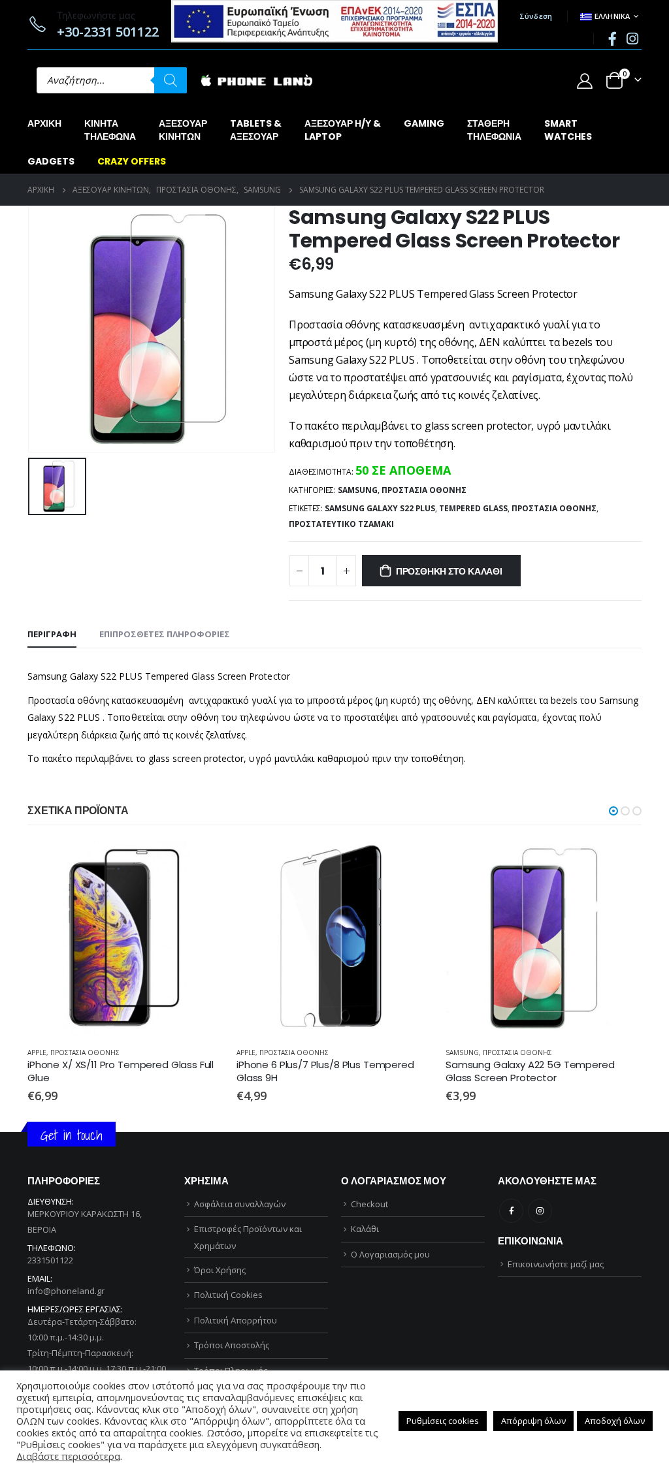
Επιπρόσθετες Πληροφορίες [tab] (164, 634)
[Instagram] (632, 38)
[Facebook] (612, 38)
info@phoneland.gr (66, 1366)
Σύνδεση (536, 16)
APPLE (36, 1052)
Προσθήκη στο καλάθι (449, 571)
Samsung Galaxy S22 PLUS (380, 508)
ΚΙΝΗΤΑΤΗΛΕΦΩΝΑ (110, 130)
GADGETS (50, 161)
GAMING (424, 123)
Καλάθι (365, 1304)
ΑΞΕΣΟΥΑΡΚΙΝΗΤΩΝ (183, 130)
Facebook (511, 1286)
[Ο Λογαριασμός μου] (584, 80)
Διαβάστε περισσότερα (68, 1456)
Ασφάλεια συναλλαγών (240, 1280)
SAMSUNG (358, 490)
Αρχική (44, 123)
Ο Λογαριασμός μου (390, 1330)
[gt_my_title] (125, 939)
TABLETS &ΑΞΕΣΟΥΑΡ (256, 130)
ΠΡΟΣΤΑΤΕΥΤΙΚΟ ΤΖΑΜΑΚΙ (341, 524)
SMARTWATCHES (568, 130)
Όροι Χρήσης (220, 1346)
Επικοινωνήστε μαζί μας (556, 1340)
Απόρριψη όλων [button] (533, 1421)
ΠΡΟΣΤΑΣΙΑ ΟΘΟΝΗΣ (424, 490)
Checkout (369, 1280)
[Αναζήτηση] (170, 80)
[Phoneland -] (256, 80)
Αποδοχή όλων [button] (615, 1421)
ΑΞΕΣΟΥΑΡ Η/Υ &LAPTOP (342, 130)
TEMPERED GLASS (473, 508)
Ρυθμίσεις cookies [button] (442, 1421)
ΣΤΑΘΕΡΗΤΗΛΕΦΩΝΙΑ (494, 130)
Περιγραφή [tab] (51, 634)
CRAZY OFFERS (131, 161)
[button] (613, 811)
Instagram (540, 1286)
